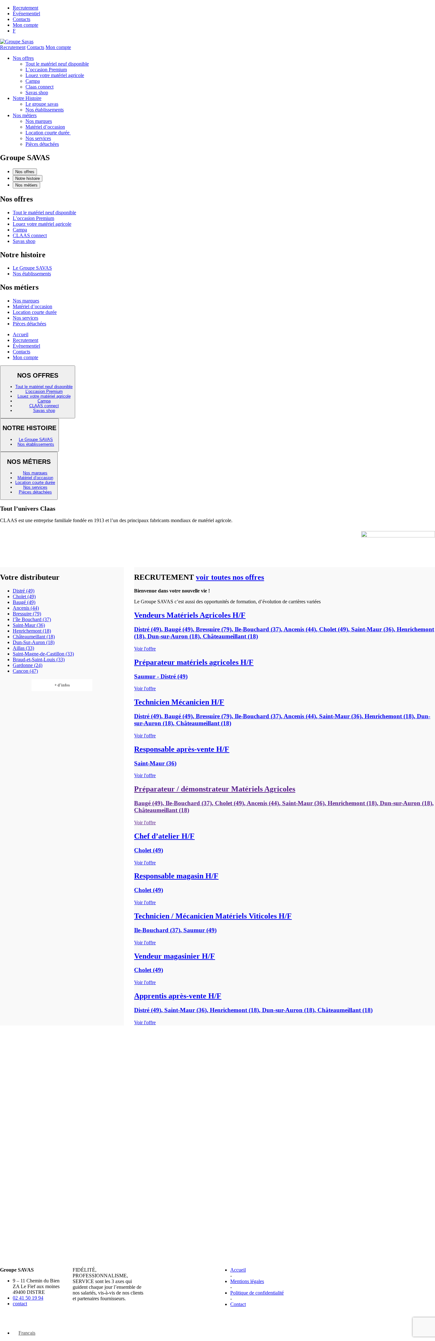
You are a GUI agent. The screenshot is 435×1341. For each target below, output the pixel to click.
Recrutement (25, 8)
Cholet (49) (24, 596)
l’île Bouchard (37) (32, 619)
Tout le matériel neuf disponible (57, 64)
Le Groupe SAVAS (32, 268)
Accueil (20, 334)
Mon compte (25, 25)
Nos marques (38, 121)
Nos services (38, 138)
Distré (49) (23, 590)
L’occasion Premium (46, 69)
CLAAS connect (30, 235)
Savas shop (36, 92)
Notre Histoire (27, 98)
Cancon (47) (25, 671)
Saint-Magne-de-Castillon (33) (43, 653)
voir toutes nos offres (230, 577)
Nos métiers (25, 115)
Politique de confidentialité (257, 1292)
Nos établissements (44, 109)
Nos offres (23, 58)
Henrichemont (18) (32, 631)
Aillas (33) (23, 648)
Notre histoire (27, 178)
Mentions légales (247, 1281)
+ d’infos (62, 685)
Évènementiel (26, 346)
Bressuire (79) (27, 613)
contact (20, 1303)
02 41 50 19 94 (28, 1298)
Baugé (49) (24, 602)
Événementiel (26, 13)
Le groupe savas (41, 104)
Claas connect (39, 86)
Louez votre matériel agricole (54, 75)
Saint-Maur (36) (29, 625)
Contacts (21, 19)
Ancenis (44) (26, 608)
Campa (32, 81)
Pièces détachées (42, 144)
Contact (238, 1304)
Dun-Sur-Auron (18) (33, 642)
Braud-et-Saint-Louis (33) (39, 659)
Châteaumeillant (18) (34, 636)
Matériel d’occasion (45, 127)
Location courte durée (48, 132)
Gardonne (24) (27, 665)
